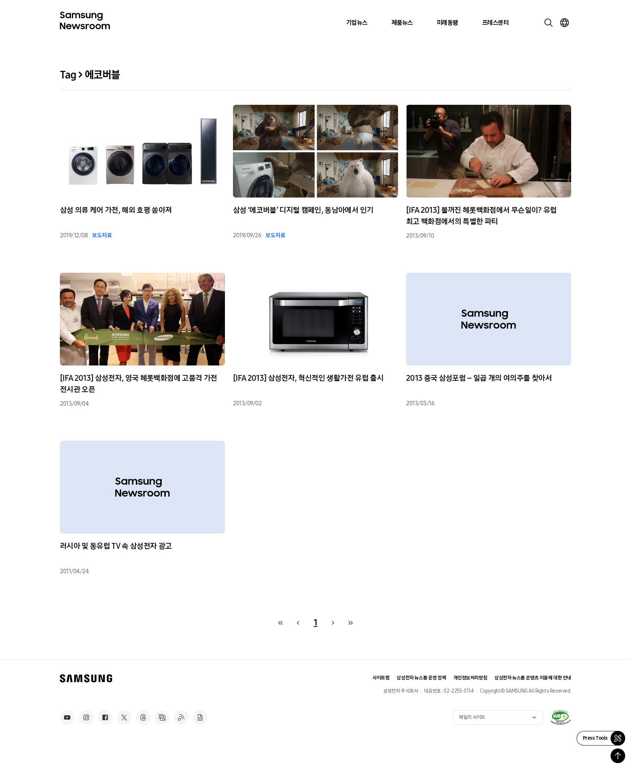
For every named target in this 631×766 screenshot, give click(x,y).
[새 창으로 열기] (560, 717)
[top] (618, 755)
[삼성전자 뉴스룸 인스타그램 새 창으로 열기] (86, 717)
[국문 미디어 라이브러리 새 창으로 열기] (162, 717)
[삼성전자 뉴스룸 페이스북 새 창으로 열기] (105, 717)
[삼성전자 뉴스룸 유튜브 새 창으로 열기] (67, 717)
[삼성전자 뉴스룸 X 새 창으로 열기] (124, 717)
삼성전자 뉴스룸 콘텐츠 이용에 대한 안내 (532, 678)
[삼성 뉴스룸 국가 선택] (564, 22)
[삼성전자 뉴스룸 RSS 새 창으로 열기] (181, 717)
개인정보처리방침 (470, 678)
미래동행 (447, 23)
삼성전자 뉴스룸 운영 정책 (421, 678)
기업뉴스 (356, 23)
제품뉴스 (402, 23)
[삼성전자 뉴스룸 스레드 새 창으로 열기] (143, 717)
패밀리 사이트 (472, 717)
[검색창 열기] (548, 22)
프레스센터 (495, 23)
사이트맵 (380, 678)
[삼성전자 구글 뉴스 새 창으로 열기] (200, 717)
